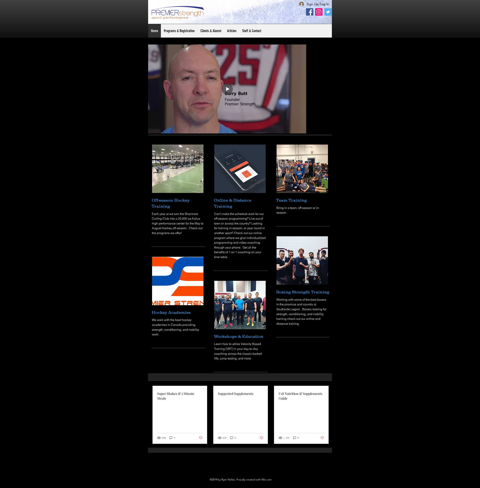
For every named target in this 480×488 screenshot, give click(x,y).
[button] (210, 31)
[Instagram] (318, 12)
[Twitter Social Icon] (328, 12)
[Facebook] (309, 12)
